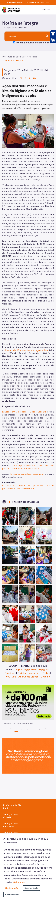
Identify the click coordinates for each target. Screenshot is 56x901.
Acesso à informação (15, 2)
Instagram (34, 673)
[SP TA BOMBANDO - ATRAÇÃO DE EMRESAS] (28, 702)
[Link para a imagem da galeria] (10, 516)
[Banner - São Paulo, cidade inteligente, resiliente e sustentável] (28, 755)
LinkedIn (45, 676)
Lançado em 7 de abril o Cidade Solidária (24, 411)
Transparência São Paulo (34, 2)
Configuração (12, 888)
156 (47, 2)
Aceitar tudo (31, 888)
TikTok (46, 673)
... (33, 729)
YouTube (11, 676)
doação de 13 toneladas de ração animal (26, 350)
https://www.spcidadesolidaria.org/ (27, 474)
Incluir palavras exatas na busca (35, 42)
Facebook (10, 673)
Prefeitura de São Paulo (14, 56)
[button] (45, 729)
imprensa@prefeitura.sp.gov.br (33, 669)
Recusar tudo (12, 894)
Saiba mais (19, 882)
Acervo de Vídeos (28, 676)
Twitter (22, 673)
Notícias (33, 56)
